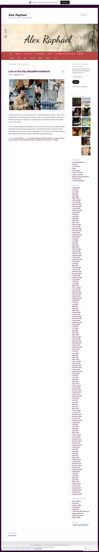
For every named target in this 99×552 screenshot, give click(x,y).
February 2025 (76, 224)
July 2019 (75, 351)
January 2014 (76, 486)
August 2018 (76, 373)
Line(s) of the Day (18, 138)
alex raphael (32, 138)
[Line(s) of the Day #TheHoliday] (86, 112)
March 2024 (75, 247)
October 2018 (76, 369)
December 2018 (76, 365)
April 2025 (75, 220)
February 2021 (76, 312)
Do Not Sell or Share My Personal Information (56, 545)
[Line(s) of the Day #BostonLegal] (76, 112)
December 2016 (76, 414)
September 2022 (77, 278)
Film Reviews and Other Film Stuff (64, 54)
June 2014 (75, 476)
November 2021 (77, 294)
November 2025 (77, 206)
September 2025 (77, 210)
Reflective (32, 58)
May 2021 (75, 306)
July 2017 (75, 400)
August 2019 (76, 349)
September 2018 (77, 371)
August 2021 (76, 300)
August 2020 (76, 324)
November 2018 (77, 367)
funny (10, 140)
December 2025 (76, 204)
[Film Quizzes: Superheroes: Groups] (76, 122)
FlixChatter (75, 509)
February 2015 (76, 459)
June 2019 (75, 353)
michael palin (22, 140)
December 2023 (76, 253)
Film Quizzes (76, 166)
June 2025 (75, 216)
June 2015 (75, 451)
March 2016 (75, 433)
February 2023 (76, 267)
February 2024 (76, 249)
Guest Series (76, 170)
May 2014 (75, 478)
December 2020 (76, 316)
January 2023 (76, 269)
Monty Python (30, 140)
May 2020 (75, 331)
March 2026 (75, 198)
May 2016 (75, 429)
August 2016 (76, 422)
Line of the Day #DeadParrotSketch (29, 71)
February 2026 (76, 200)
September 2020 (77, 322)
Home (10, 54)
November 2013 (77, 490)
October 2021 (76, 296)
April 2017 (75, 406)
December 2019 (76, 341)
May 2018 (75, 380)
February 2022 (76, 288)
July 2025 (75, 214)
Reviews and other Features (80, 177)
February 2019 (76, 361)
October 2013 (76, 492)
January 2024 (76, 251)
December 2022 (76, 271)
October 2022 (76, 275)
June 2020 (75, 329)
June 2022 (75, 284)
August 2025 (76, 212)
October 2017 (76, 394)
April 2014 (75, 480)
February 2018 (76, 386)
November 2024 (77, 231)
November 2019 (77, 343)
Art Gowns (75, 503)
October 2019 (76, 345)
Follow (76, 82)
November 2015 (77, 441)
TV (51, 140)
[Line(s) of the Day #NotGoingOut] (76, 132)
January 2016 (76, 437)
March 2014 (75, 482)
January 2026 (76, 202)
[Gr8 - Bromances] (86, 131)
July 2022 (75, 282)
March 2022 (75, 286)
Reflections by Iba (77, 515)
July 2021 (75, 302)
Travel (55, 58)
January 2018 (76, 388)
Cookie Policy (38, 549)
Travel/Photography (78, 181)
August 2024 (76, 237)
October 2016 (76, 418)
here (18, 134)
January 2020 (76, 339)
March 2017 (75, 408)
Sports (40, 58)
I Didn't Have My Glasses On (80, 511)
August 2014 (76, 471)
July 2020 (75, 327)
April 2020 (75, 333)
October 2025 (76, 208)
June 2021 (75, 304)
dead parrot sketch (41, 138)
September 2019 (77, 347)
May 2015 (75, 453)
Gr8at (74, 168)
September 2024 (77, 235)
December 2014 (76, 463)
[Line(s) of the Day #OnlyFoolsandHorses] (85, 141)
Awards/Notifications (78, 162)
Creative (74, 164)
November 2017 (77, 392)
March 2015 (75, 457)
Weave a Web (76, 517)
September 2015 (77, 445)
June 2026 (75, 192)
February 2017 (76, 410)
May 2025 (75, 218)
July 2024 (75, 239)
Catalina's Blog (76, 505)
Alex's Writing (76, 501)
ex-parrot (56, 138)
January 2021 (76, 314)
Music (19, 58)
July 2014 (75, 473)
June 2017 (75, 402)
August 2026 (76, 188)
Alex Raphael (18, 15)
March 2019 (75, 359)
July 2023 (75, 263)
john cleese (15, 140)
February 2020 (76, 337)
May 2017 (75, 404)
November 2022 (77, 273)
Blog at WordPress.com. (37, 545)
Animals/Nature (28, 54)
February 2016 (76, 435)
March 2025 (75, 222)
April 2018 (75, 382)
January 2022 (76, 290)
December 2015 (76, 439)
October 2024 (76, 233)
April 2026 (75, 196)
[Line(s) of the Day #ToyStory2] (76, 102)
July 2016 (75, 425)
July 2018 (75, 376)
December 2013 (76, 488)
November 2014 (77, 465)
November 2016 (77, 416)
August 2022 (76, 280)
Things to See (76, 179)
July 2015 (75, 449)
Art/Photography (40, 54)
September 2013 (77, 494)
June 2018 (75, 378)
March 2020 (75, 335)
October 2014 (76, 467)
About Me (18, 54)
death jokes (50, 138)
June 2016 (75, 427)
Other (25, 58)
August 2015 (76, 447)
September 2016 (77, 420)
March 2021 (75, 310)
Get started (65, 2)
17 (63, 71)
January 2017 (76, 412)
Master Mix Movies (77, 513)
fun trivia (62, 138)
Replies (55, 140)
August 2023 (76, 261)
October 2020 (76, 320)
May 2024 (75, 243)
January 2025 (76, 226)
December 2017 (76, 390)
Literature (11, 58)
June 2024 (75, 241)
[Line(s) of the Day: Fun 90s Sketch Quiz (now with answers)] (86, 122)
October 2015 (76, 443)
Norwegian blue (39, 140)
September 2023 (77, 259)
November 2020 (77, 318)
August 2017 (76, 398)
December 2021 (76, 292)
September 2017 (77, 396)
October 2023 (76, 257)
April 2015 (75, 455)
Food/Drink (80, 54)
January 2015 (76, 461)
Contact (50, 54)
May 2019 (75, 355)
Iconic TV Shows (77, 172)
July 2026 (75, 190)
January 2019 (76, 363)
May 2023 (75, 265)
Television (48, 58)
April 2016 (75, 431)
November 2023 (77, 255)
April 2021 (75, 308)
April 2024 (75, 245)
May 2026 (75, 194)
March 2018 (75, 384)
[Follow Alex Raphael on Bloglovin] (80, 526)
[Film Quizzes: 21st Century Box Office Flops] (86, 151)
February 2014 (76, 484)
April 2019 (75, 357)
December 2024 (76, 229)
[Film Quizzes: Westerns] (86, 102)
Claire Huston (76, 507)
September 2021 (77, 298)
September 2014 (77, 469)
